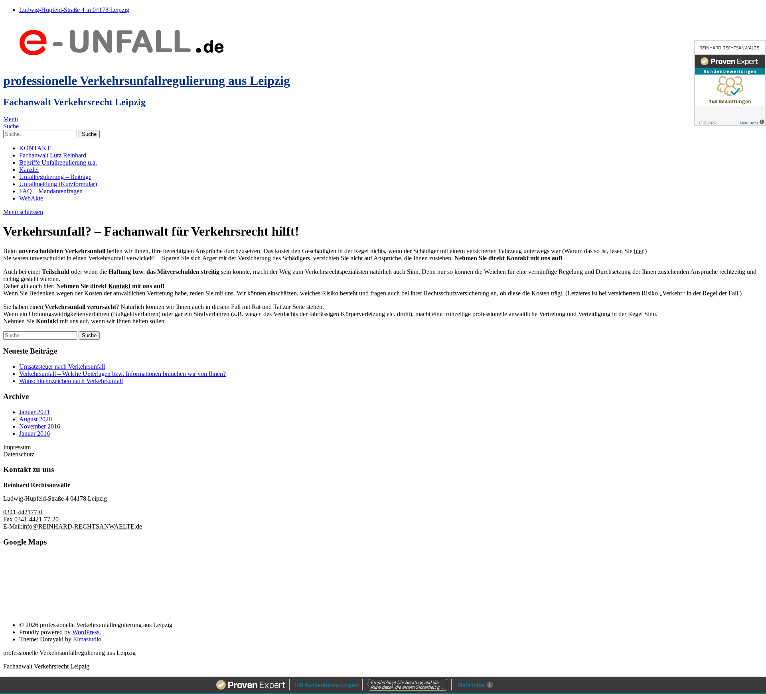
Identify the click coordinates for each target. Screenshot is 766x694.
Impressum (17, 447)
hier (638, 251)
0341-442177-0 (22, 512)
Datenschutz (18, 454)
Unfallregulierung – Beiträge (55, 176)
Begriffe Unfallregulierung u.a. (58, 162)
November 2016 (39, 426)
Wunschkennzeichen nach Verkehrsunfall (71, 380)
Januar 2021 (34, 412)
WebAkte (31, 198)
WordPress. (86, 632)
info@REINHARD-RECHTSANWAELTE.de (82, 526)
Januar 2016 (34, 433)
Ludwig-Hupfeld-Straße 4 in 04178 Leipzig (74, 9)
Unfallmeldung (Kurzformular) (58, 184)
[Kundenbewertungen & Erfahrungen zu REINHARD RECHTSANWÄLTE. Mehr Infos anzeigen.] (730, 83)
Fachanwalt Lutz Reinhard (52, 155)
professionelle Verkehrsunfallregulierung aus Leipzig (146, 80)
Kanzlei (29, 169)
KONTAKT (35, 148)
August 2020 (35, 419)
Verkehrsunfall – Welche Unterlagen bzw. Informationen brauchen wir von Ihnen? (122, 373)
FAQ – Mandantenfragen (51, 191)
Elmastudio (87, 639)
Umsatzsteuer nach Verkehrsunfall (62, 366)
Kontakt (517, 258)
